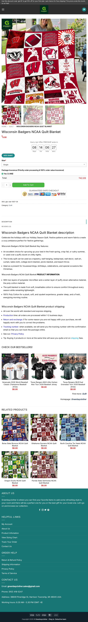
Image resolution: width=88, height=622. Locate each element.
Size (4, 160)
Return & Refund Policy (12, 560)
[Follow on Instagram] (43, 510)
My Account (7, 524)
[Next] (82, 61)
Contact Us (7, 546)
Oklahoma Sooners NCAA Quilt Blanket (43, 444)
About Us (6, 529)
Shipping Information (11, 564)
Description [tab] (7, 222)
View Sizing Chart (9, 537)
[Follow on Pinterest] (48, 510)
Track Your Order (9, 542)
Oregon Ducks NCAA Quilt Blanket (15, 482)
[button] (3, 9)
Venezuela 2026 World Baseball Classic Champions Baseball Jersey (15, 384)
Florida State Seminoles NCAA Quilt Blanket (44, 482)
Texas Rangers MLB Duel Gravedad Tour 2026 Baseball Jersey (73, 384)
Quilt (11, 126)
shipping (74, 338)
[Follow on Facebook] (40, 510)
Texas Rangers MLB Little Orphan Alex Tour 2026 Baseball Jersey (44, 383)
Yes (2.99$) (8, 174)
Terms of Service (9, 573)
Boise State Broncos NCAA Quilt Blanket (15, 444)
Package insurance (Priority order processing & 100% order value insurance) (33, 170)
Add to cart (28, 185)
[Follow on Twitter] (45, 510)
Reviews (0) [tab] (6, 226)
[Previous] (6, 61)
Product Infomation (10, 533)
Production (8, 315)
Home (4, 126)
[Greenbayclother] (44, 9)
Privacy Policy (8, 569)
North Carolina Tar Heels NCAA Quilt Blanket (73, 444)
